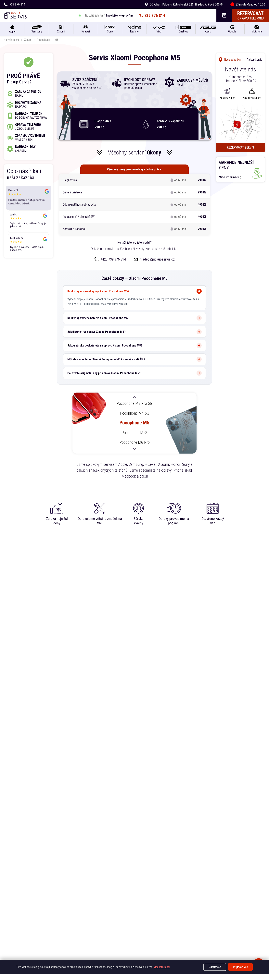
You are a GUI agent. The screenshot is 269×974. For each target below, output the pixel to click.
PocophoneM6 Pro (135, 442)
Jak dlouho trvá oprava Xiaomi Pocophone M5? (96, 332)
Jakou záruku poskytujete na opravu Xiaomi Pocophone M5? (104, 345)
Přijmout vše (240, 966)
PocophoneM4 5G (134, 413)
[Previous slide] (134, 398)
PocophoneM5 (134, 423)
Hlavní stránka (11, 39)
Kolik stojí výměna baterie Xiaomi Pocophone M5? (98, 318)
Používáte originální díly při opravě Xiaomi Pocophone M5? (104, 373)
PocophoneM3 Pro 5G (134, 403)
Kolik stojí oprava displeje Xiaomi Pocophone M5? (98, 291)
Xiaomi (28, 39)
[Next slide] (134, 448)
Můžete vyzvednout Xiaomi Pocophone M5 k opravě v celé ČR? (106, 359)
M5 (56, 39)
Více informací (162, 966)
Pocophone (43, 39)
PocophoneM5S (134, 432)
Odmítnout (215, 966)
